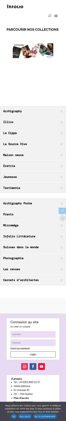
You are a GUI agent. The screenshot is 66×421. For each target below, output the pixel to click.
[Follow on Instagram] (24, 366)
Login (33, 354)
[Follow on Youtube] (41, 366)
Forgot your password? (20, 348)
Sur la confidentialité (45, 416)
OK (13, 416)
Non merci (25, 416)
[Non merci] (62, 411)
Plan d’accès (21, 398)
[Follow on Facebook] (33, 366)
